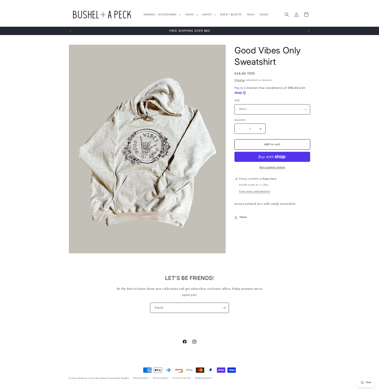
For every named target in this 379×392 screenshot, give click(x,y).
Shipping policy (203, 378)
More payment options (272, 167)
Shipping (239, 80)
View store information (254, 191)
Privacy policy (160, 378)
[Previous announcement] (70, 31)
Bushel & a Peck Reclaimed (92, 378)
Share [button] (243, 217)
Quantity (239, 120)
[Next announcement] (308, 31)
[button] (162, 14)
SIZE (237, 100)
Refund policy (140, 378)
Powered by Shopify (118, 378)
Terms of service (182, 378)
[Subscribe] (224, 308)
